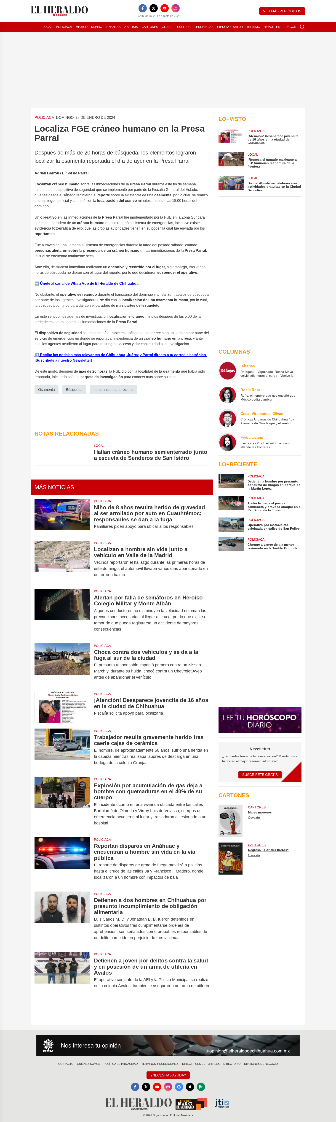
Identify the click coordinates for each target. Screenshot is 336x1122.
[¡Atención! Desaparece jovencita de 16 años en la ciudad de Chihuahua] (62, 707)
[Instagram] (175, 8)
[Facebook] (143, 8)
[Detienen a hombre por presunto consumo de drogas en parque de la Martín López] (231, 482)
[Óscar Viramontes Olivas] (228, 418)
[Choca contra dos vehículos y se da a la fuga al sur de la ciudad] (62, 664)
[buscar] (302, 27)
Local (47, 27)
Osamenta (46, 390)
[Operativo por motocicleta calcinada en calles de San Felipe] (231, 525)
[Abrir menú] (34, 27)
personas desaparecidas (113, 390)
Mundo (96, 27)
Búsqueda (74, 390)
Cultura (184, 27)
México (82, 27)
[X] (153, 8)
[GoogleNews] (179, 1087)
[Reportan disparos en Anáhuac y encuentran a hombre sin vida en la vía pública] (62, 861)
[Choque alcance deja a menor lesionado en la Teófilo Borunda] (231, 544)
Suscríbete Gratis (260, 775)
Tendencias (203, 27)
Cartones (150, 27)
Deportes (272, 27)
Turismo (253, 27)
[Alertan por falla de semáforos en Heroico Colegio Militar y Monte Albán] (62, 613)
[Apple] (190, 1087)
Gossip (167, 27)
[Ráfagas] (228, 370)
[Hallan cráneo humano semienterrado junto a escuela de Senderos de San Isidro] (62, 452)
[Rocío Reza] (228, 394)
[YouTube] (164, 8)
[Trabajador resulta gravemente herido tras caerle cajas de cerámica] (62, 750)
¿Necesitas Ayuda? (168, 1075)
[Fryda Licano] (228, 442)
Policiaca (64, 27)
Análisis (131, 27)
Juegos (290, 27)
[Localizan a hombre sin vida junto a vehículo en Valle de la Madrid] (62, 562)
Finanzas (113, 27)
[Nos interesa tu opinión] (168, 1045)
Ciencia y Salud (230, 27)
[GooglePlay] (201, 1087)
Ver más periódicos (282, 11)
